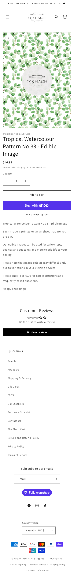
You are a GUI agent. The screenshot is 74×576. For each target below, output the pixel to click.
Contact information (38, 570)
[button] (7, 17)
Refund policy (55, 558)
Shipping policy (57, 564)
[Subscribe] (56, 479)
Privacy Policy (16, 446)
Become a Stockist (19, 412)
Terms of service (38, 564)
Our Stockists (16, 403)
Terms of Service (18, 455)
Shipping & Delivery (19, 378)
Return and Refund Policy (23, 437)
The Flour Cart (16, 429)
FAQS (11, 395)
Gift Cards (14, 386)
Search (12, 361)
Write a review (37, 332)
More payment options (37, 214)
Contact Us (14, 420)
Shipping (21, 167)
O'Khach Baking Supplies (31, 558)
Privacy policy (19, 564)
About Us (13, 369)
